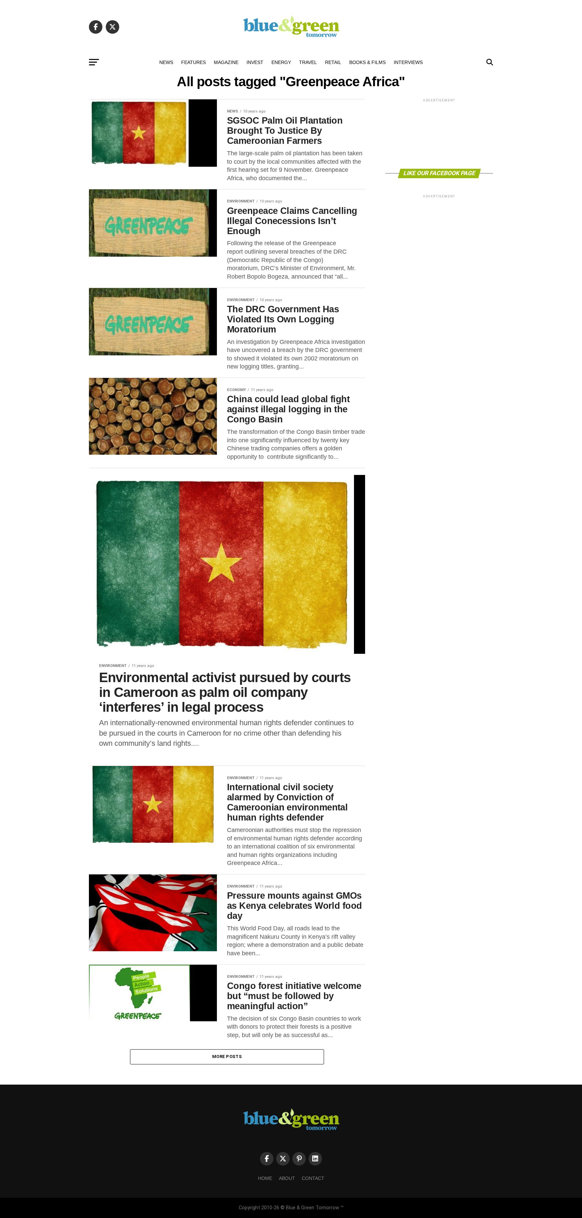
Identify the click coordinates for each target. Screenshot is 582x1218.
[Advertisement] (439, 133)
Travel (308, 62)
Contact (313, 1178)
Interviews (408, 62)
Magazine (226, 62)
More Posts (227, 1056)
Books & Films (367, 62)
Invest (255, 62)
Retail (333, 62)
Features (193, 62)
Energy (281, 62)
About (287, 1178)
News (166, 62)
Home (265, 1178)
